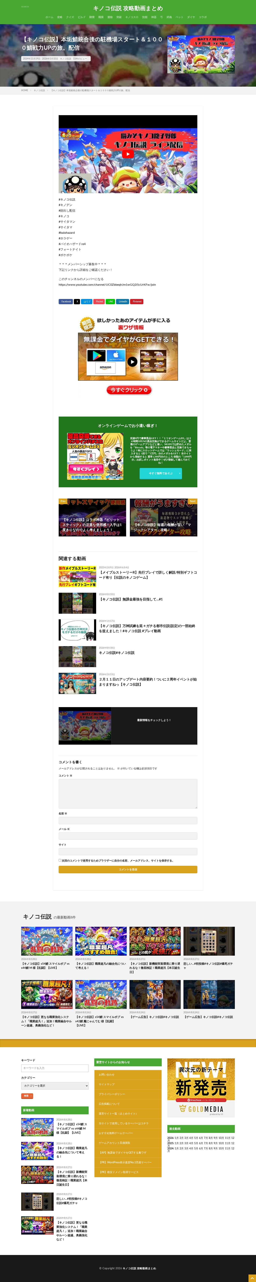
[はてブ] (86, 301)
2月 (182, 1138)
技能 (144, 17)
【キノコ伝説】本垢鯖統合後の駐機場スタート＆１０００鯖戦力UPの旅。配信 (90, 90)
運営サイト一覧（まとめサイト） (118, 1113)
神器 (153, 17)
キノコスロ (131, 17)
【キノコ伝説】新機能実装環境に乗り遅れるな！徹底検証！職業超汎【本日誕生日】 (154, 968)
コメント (65, 775)
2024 (170, 1148)
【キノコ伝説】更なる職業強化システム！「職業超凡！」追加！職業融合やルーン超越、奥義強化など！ (46, 1021)
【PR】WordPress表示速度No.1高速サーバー (125, 1162)
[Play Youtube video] (128, 154)
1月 (177, 1138)
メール (64, 829)
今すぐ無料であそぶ (161, 473)
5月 (196, 1138)
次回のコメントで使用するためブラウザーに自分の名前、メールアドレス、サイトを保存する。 (118, 860)
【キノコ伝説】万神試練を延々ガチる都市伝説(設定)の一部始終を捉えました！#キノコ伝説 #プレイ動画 (147, 628)
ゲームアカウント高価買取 (114, 1143)
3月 (186, 1138)
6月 (201, 1138)
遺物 (110, 17)
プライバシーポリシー (112, 1094)
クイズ (70, 17)
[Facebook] (66, 301)
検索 (26, 1096)
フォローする (154, 725)
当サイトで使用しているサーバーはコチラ (124, 1123)
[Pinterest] (136, 301)
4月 (191, 1138)
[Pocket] (99, 301)
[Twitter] (77, 301)
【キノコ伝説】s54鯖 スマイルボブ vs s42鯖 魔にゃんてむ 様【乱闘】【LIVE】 (99, 1021)
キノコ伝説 (65, 59)
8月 (211, 1138)
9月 (216, 1143)
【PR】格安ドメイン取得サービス (119, 1172)
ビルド (82, 17)
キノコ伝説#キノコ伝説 (117, 653)
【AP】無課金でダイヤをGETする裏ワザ (122, 1152)
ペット (179, 17)
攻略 (59, 17)
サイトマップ (107, 1084)
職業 (101, 17)
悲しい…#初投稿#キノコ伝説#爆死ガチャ (208, 966)
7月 (206, 1138)
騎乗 (92, 17)
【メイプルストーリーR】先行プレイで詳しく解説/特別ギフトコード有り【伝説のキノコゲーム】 (148, 575)
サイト (63, 844)
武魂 (169, 17)
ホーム (49, 17)
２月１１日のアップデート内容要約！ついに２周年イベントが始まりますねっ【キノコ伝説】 (148, 682)
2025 (170, 1143)
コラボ (203, 17)
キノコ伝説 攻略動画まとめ (128, 8)
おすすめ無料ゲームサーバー (116, 1133)
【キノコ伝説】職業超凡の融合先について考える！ (100, 966)
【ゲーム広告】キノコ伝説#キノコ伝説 (154, 1017)
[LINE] (110, 301)
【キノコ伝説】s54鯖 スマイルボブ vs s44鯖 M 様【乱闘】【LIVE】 (45, 966)
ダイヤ (191, 17)
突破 (119, 17)
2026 (170, 1138)
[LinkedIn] (122, 301)
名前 (63, 813)
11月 (228, 1143)
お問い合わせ (107, 1074)
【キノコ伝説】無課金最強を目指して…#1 (131, 599)
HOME (24, 90)
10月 (221, 1143)
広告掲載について (109, 1104)
